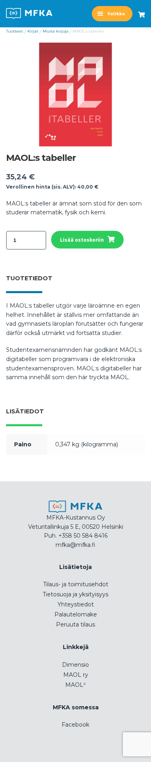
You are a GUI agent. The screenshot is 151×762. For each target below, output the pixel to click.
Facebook (75, 724)
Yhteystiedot (76, 604)
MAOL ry (75, 674)
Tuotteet (14, 31)
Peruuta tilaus (75, 624)
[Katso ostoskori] (141, 11)
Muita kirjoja (55, 31)
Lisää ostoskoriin (82, 239)
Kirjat (32, 31)
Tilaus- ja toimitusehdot (75, 584)
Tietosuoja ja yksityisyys (75, 594)
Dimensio (75, 664)
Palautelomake (75, 614)
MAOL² (75, 684)
